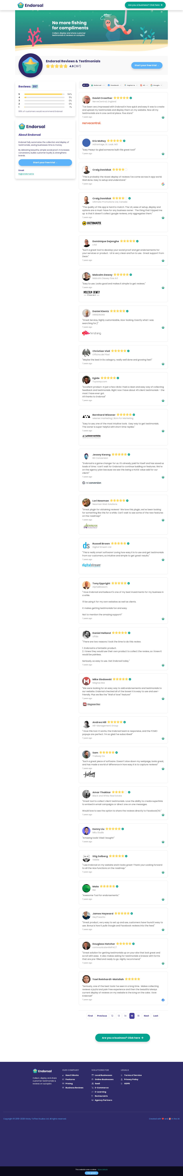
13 (119, 1015)
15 (132, 1015)
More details (103, 1169)
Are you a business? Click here (144, 5)
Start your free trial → (147, 65)
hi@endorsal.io (26, 174)
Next (146, 1015)
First (90, 1015)
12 (112, 1015)
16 (138, 1015)
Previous (102, 1015)
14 (125, 1015)
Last (155, 1015)
